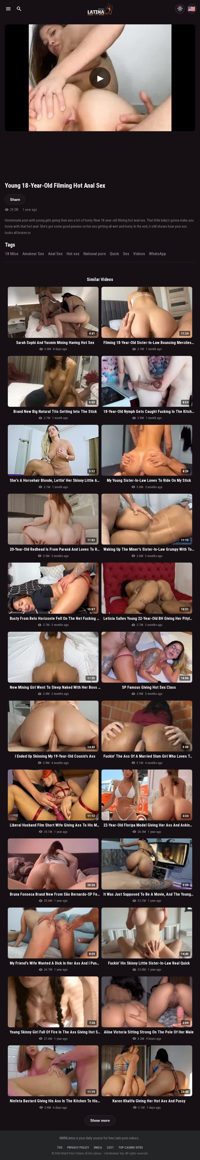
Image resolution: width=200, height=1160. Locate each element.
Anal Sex (55, 253)
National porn (94, 253)
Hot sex (73, 253)
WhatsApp (157, 253)
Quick (114, 253)
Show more (100, 1120)
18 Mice (12, 253)
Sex (126, 253)
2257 (110, 1147)
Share (15, 199)
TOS (59, 1147)
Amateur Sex (33, 253)
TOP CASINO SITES (131, 1147)
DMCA (98, 1147)
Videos (139, 253)
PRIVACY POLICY (78, 1147)
